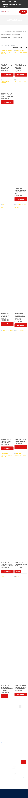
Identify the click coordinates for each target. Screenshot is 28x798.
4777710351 (14, 751)
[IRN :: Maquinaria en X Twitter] (25, 778)
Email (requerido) (23, 751)
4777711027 (14, 754)
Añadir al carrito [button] (7, 74)
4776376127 (14, 758)
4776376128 (14, 762)
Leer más (18, 571)
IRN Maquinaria (9, 796)
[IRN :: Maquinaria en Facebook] (23, 778)
